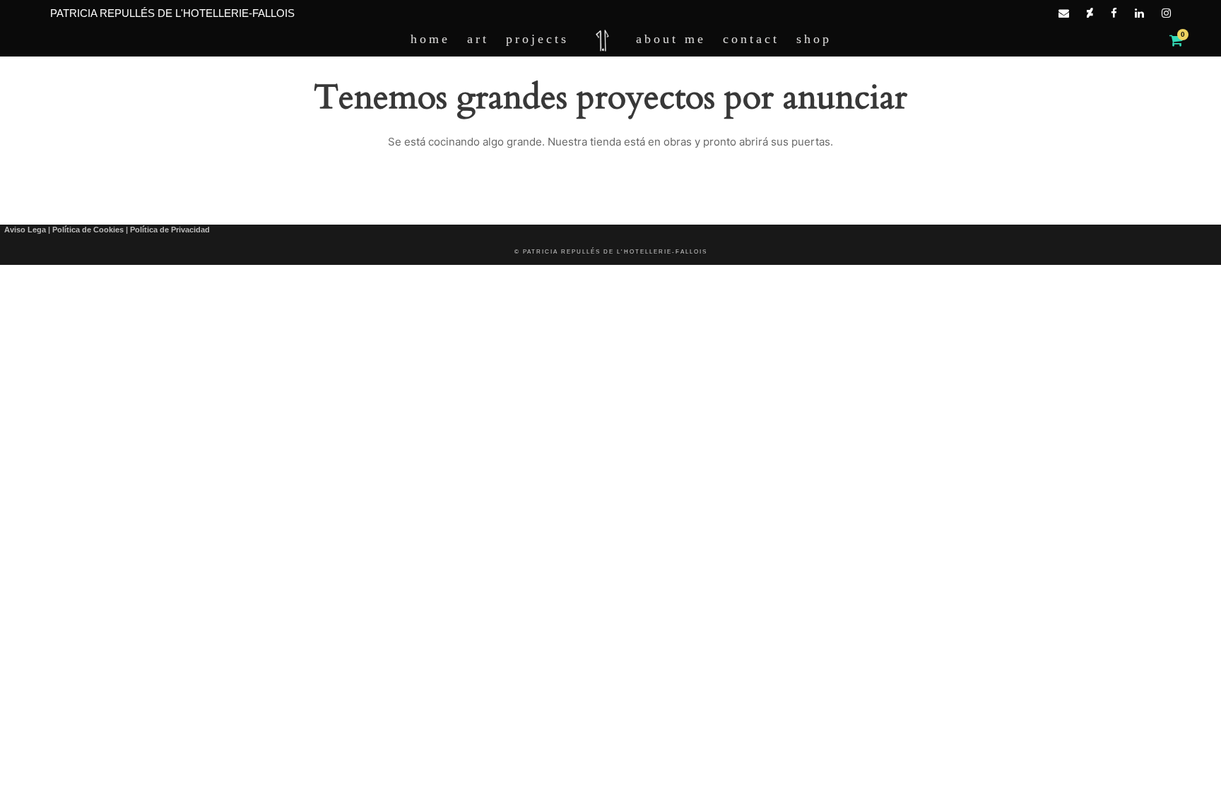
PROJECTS (537, 39)
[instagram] (1166, 13)
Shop (814, 39)
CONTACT (751, 39)
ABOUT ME (671, 39)
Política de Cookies (88, 229)
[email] (1063, 13)
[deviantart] (1090, 13)
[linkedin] (1139, 13)
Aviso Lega (25, 229)
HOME (430, 39)
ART (478, 39)
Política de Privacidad (170, 229)
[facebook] (1114, 13)
